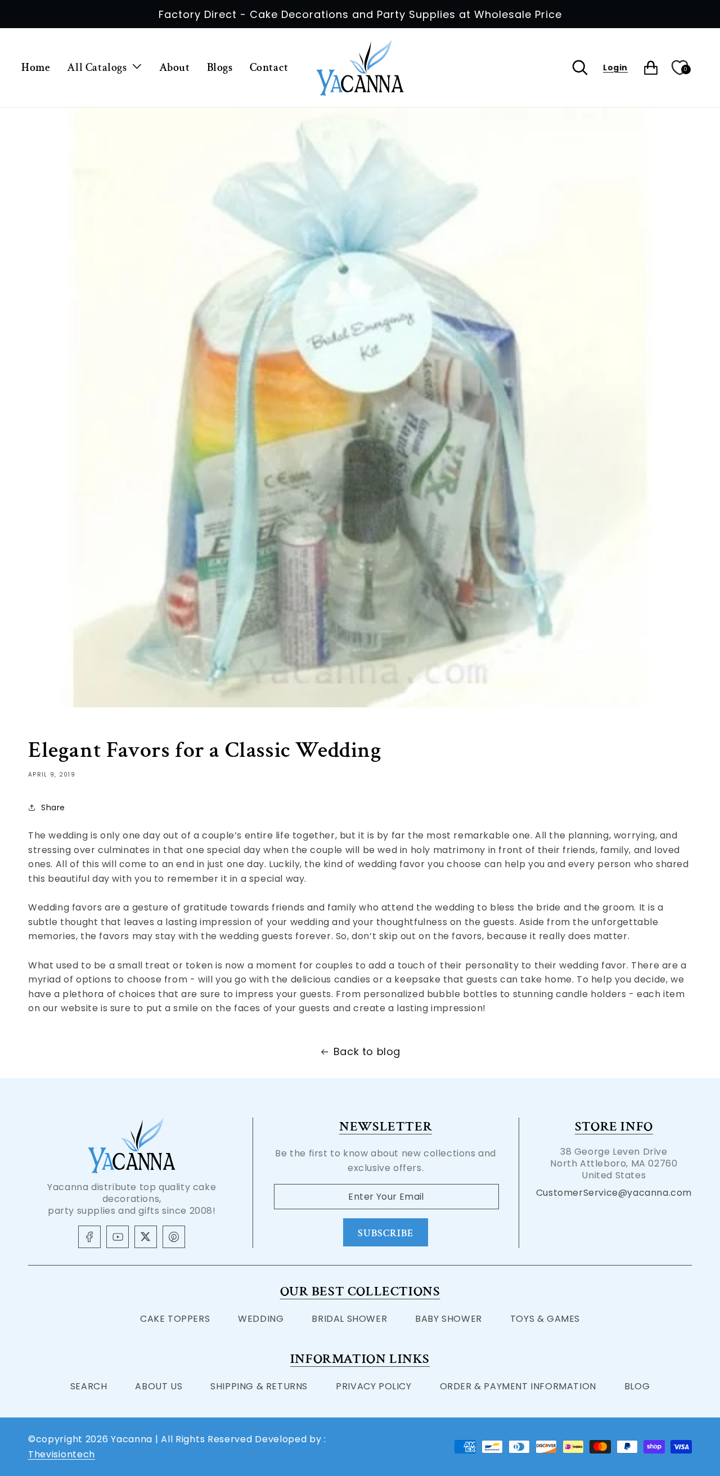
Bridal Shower (349, 1318)
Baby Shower (448, 1318)
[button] (104, 67)
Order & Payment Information (518, 1386)
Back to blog (367, 1051)
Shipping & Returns (259, 1386)
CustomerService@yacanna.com (614, 1192)
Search (88, 1386)
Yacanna (131, 1439)
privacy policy (373, 1386)
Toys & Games (545, 1318)
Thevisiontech (61, 1454)
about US (158, 1386)
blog (637, 1386)
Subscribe (385, 1233)
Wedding (261, 1318)
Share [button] (53, 807)
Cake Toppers (175, 1318)
